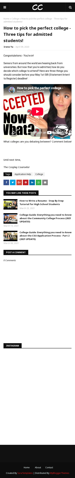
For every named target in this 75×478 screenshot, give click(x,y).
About (38, 467)
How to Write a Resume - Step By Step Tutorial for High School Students (42, 202)
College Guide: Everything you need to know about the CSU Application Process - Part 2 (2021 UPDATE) (46, 236)
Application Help (23, 174)
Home (6, 18)
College (15, 18)
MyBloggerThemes (59, 473)
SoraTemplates (25, 473)
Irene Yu (8, 46)
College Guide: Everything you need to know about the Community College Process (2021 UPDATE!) (46, 218)
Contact (49, 467)
